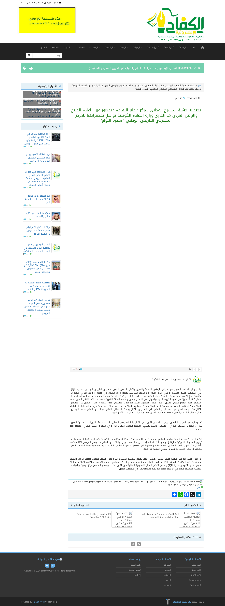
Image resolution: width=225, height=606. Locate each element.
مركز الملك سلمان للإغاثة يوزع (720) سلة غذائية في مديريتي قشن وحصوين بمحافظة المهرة (37, 267)
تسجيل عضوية (134, 570)
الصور (67, 47)
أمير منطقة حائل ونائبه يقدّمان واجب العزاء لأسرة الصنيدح (38, 199)
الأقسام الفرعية (163, 559)
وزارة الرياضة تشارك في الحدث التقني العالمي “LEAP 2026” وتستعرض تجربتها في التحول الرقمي (37, 139)
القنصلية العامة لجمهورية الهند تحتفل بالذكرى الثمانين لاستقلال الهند (38, 286)
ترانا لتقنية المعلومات (182, 602)
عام (194, 47)
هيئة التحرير (135, 565)
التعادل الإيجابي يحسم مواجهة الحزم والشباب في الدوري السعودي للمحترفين (133, 64)
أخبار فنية (124, 47)
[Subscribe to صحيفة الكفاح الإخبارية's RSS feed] (138, 544)
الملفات (55, 47)
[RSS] (133, 544)
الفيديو (44, 47)
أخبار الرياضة (169, 47)
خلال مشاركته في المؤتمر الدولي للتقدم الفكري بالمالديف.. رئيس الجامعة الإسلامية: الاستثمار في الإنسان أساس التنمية (38, 178)
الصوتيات (167, 575)
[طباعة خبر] (190, 369)
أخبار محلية (183, 47)
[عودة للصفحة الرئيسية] (175, 26)
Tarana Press (39, 602)
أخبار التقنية (110, 47)
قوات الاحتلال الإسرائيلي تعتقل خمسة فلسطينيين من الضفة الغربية (38, 230)
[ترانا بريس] (168, 602)
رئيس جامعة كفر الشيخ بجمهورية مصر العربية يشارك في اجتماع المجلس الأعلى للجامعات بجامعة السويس (37, 306)
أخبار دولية (137, 47)
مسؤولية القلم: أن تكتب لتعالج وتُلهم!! (38, 215)
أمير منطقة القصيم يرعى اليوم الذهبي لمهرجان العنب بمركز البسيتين (38, 157)
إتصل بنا (137, 575)
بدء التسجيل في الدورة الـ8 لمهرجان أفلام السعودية (46, 93)
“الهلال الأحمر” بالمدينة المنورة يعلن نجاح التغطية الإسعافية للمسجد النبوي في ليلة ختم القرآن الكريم (42, 109)
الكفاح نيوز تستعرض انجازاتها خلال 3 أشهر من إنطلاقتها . (42, 101)
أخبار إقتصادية (153, 47)
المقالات (80, 47)
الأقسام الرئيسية (193, 559)
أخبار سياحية (94, 47)
